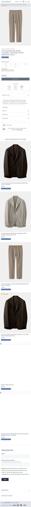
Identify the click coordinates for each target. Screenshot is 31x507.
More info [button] (5, 114)
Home (3, 4)
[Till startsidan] (6, 1)
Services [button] (5, 490)
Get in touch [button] (7, 496)
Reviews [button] (5, 118)
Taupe (8, 4)
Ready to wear (5, 57)
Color (5, 4)
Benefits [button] (4, 110)
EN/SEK (17, 1)
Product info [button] (6, 95)
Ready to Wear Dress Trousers (8, 48)
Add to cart (15, 79)
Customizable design (6, 188)
